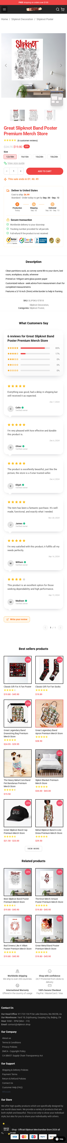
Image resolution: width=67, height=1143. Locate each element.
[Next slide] (61, 65)
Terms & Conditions (11, 1042)
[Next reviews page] (60, 627)
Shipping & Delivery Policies (15, 1070)
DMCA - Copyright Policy (14, 1051)
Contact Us (7, 1083)
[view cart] (63, 9)
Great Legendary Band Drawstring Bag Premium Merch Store (16, 733)
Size (6, 152)
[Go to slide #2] (33, 115)
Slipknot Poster (45, 19)
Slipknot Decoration (22, 19)
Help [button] (61, 1139)
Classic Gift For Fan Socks (47, 686)
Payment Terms (9, 1074)
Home (4, 19)
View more (34, 849)
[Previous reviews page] (45, 627)
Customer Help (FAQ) (12, 1087)
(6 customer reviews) (27, 140)
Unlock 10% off (6, 1129)
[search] (58, 9)
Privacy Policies (9, 1047)
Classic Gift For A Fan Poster (17, 686)
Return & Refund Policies (14, 1078)
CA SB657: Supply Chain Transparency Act (22, 1055)
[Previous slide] (6, 65)
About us (6, 1038)
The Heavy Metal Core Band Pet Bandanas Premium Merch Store (17, 783)
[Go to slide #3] (49, 115)
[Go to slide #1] (17, 115)
